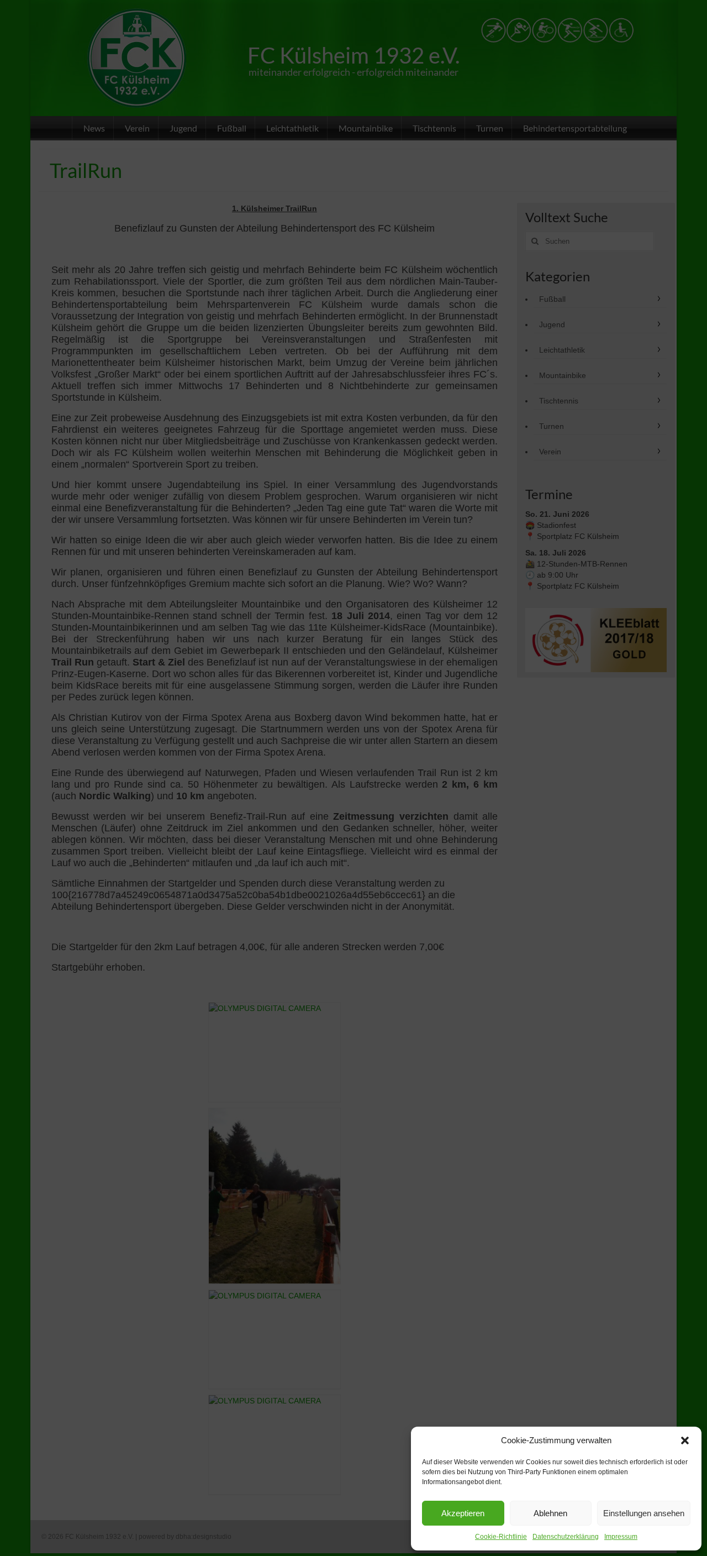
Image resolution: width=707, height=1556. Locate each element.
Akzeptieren (462, 1513)
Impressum (620, 1537)
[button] (684, 1440)
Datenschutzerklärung (565, 1537)
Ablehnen (550, 1513)
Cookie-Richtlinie (501, 1537)
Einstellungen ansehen (643, 1513)
